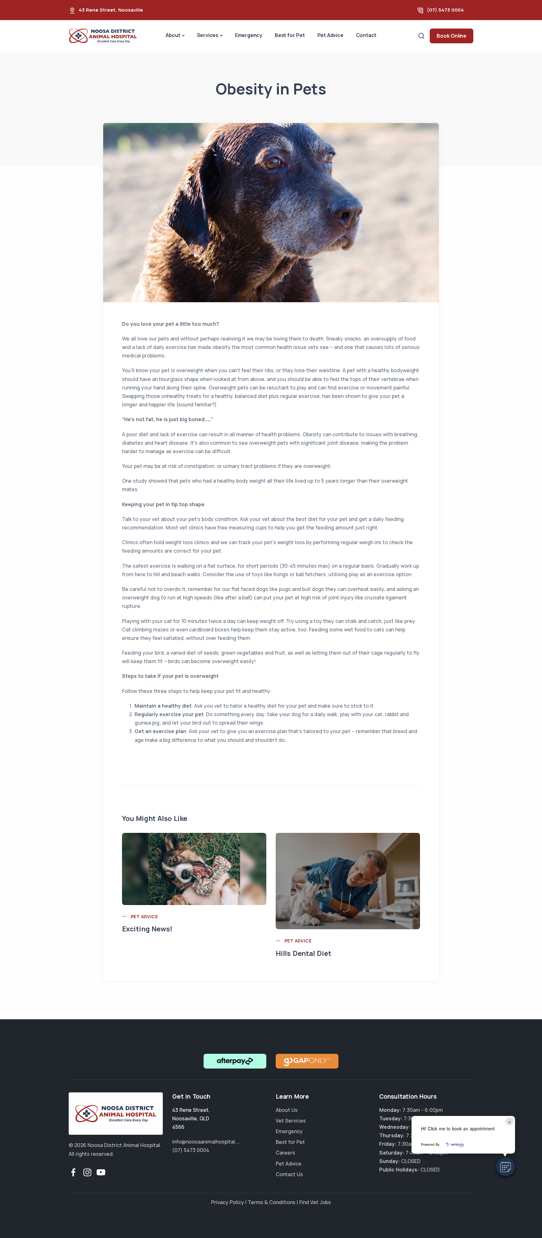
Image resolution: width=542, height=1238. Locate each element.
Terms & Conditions (271, 1202)
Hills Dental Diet (303, 953)
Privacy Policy (227, 1202)
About (173, 35)
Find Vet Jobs (315, 1202)
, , (191, 1118)
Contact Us (289, 1174)
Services (207, 35)
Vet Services (291, 1120)
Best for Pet (290, 35)
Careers (285, 1152)
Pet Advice (330, 35)
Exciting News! (147, 929)
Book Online (451, 35)
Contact (366, 35)
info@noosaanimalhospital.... (206, 1141)
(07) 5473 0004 (445, 10)
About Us (287, 1110)
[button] (505, 1166)
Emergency (248, 35)
